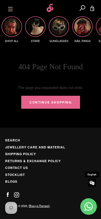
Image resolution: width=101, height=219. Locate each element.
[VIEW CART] (92, 8)
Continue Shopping (51, 102)
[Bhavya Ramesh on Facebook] (7, 194)
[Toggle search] (82, 7)
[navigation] (10, 8)
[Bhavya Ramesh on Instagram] (16, 194)
